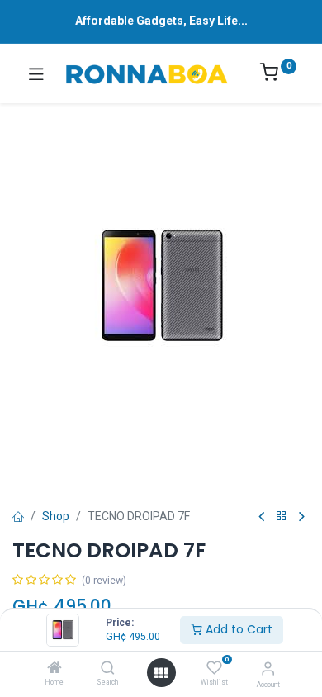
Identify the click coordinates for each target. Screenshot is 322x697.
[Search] (108, 669)
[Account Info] (268, 668)
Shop (55, 516)
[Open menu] (161, 673)
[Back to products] (281, 516)
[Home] (54, 669)
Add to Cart (237, 629)
